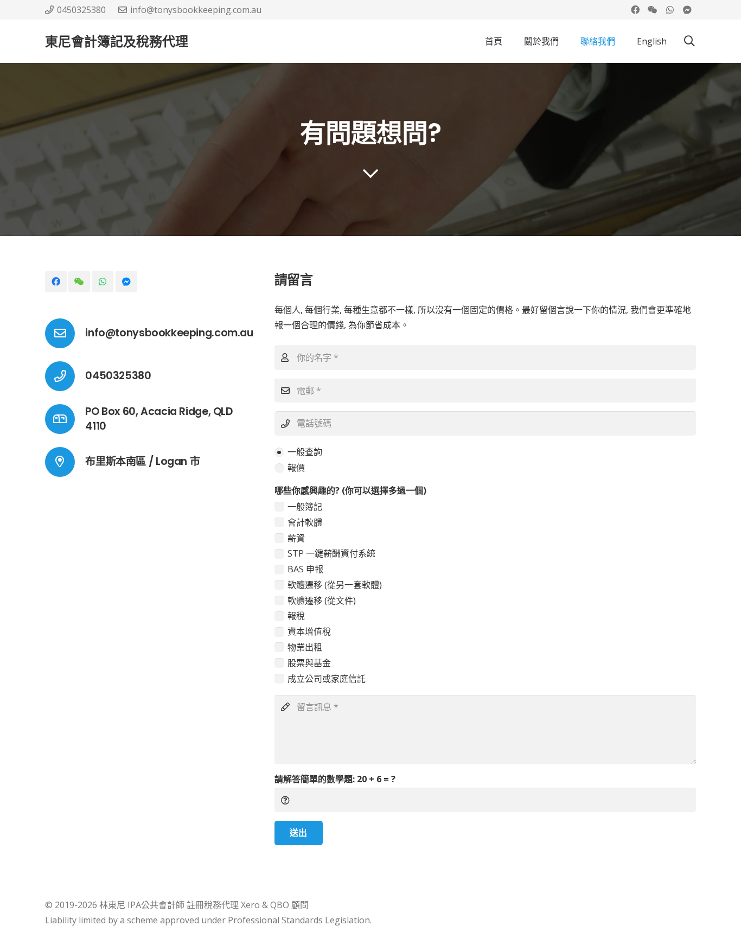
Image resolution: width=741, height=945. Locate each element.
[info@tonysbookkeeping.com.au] (65, 333)
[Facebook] (635, 9)
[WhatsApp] (670, 9)
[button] (689, 41)
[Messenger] (687, 9)
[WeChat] (652, 9)
